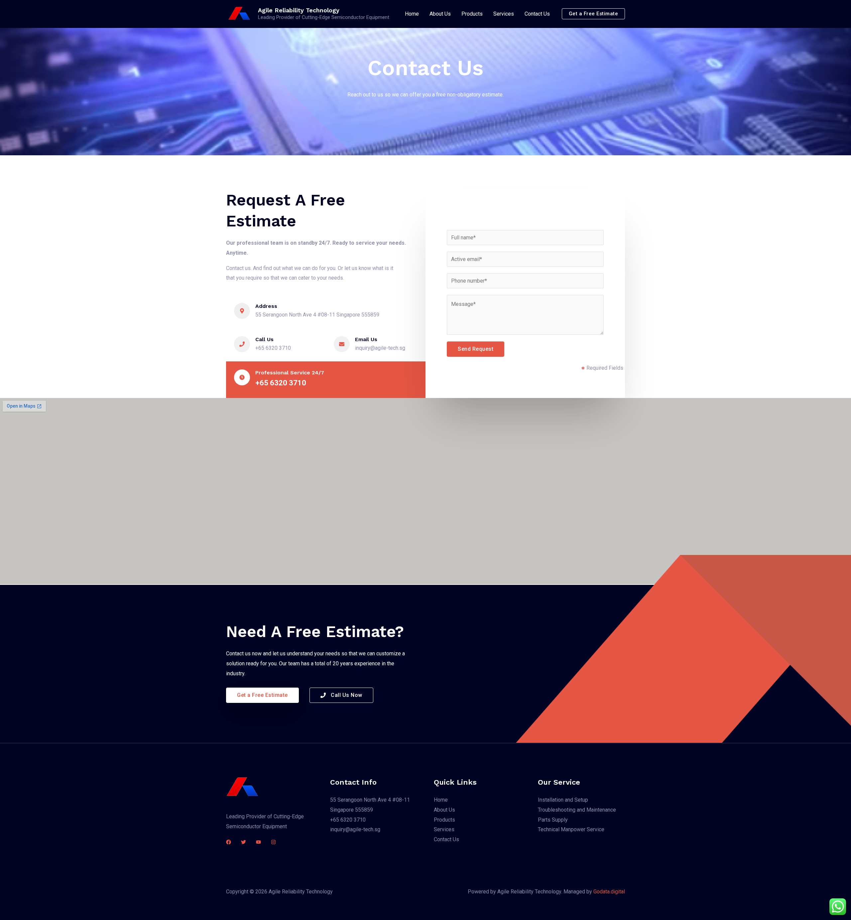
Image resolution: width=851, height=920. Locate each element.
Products (472, 14)
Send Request (475, 349)
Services (503, 14)
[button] (593, 13)
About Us (440, 14)
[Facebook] (228, 842)
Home (412, 14)
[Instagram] (273, 842)
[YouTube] (258, 842)
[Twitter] (243, 842)
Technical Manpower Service (571, 829)
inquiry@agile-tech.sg (355, 829)
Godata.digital (609, 891)
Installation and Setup (563, 800)
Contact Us (537, 14)
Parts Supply (553, 820)
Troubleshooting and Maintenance (577, 810)
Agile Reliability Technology (298, 10)
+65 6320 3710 (348, 820)
